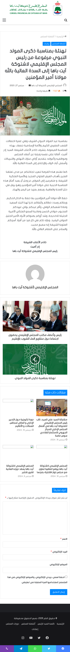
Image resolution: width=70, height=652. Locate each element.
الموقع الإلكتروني (58, 564)
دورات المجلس (12, 624)
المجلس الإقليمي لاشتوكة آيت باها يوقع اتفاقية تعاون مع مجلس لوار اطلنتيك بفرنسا (52, 469)
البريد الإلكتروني (59, 552)
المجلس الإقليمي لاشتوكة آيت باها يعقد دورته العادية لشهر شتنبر (20, 469)
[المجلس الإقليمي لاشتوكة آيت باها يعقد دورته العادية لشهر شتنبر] (18, 453)
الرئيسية (60, 36)
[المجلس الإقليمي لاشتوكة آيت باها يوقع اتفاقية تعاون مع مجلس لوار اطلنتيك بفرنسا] (51, 453)
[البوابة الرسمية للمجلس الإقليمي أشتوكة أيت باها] (35, 8)
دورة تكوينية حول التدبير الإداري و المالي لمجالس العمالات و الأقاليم (21, 422)
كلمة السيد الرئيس (46, 624)
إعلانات (35, 629)
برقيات (46, 44)
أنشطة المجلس (47, 36)
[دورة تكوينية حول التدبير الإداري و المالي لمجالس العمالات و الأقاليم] (18, 407)
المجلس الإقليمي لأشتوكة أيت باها (46, 85)
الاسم (63, 539)
